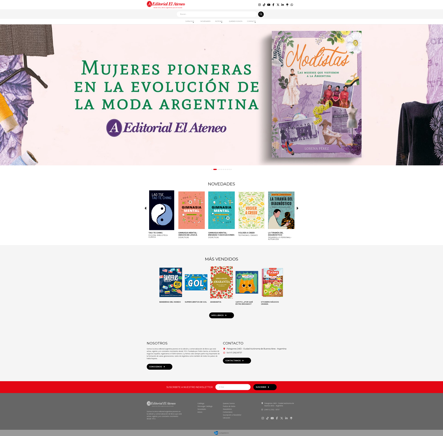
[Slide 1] (212, 169)
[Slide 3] (217, 169)
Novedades (206, 21)
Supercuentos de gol (196, 302)
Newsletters (227, 409)
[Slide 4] (219, 169)
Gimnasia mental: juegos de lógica (157, 234)
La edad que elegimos (280, 233)
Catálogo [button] (189, 21)
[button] (145, 208)
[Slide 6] (223, 169)
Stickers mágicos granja (270, 303)
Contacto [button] (251, 21)
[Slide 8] (227, 169)
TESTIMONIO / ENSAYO (218, 235)
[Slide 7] (225, 169)
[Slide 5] (221, 169)
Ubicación (226, 418)
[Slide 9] (229, 169)
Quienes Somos (235, 21)
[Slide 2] (213, 169)
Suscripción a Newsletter (232, 415)
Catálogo (201, 403)
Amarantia (215, 302)
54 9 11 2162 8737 (234, 353)
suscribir (261, 387)
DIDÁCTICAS (153, 237)
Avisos (200, 412)
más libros (217, 315)
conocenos (155, 367)
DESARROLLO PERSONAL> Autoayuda (249, 238)
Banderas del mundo (170, 302)
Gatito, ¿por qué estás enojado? (244, 303)
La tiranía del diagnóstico (246, 234)
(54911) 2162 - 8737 (271, 409)
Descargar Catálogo (205, 406)
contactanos (233, 361)
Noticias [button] (218, 21)
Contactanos (227, 412)
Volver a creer (216, 233)
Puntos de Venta (229, 406)
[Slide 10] (231, 169)
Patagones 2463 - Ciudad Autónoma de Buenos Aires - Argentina (256, 349)
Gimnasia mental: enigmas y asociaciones (191, 234)
